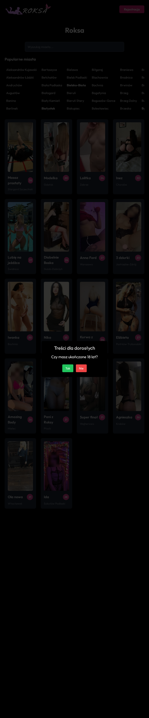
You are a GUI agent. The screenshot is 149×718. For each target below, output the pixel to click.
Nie (81, 368)
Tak (67, 368)
